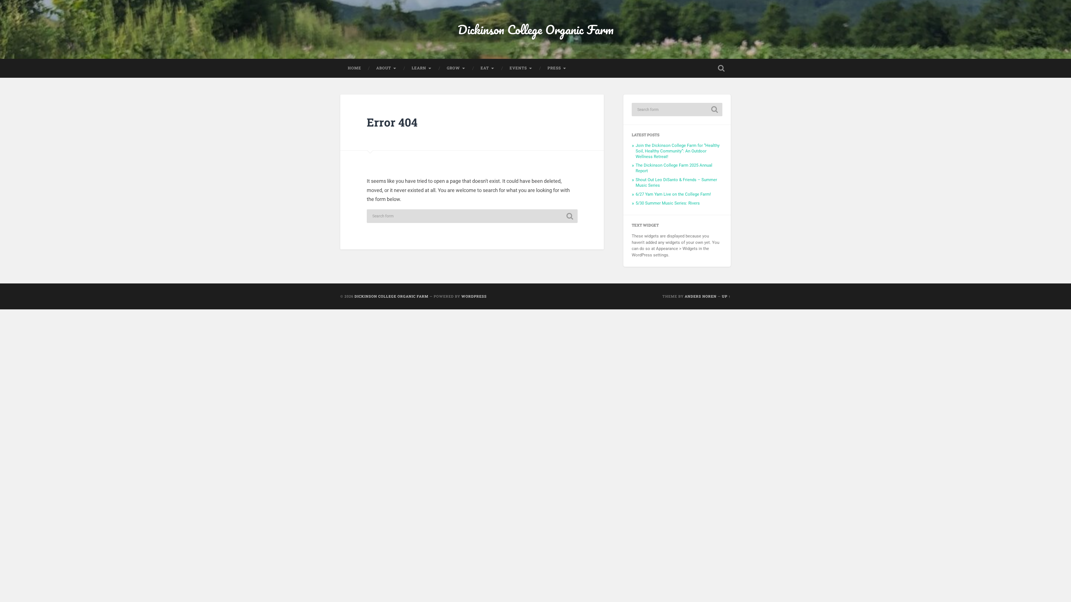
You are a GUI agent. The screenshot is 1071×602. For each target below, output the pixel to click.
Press (554, 68)
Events (518, 68)
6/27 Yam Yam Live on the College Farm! (673, 194)
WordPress (474, 296)
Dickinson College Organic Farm (536, 29)
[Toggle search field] (721, 68)
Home (354, 68)
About (383, 68)
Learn (419, 68)
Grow (453, 68)
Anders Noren (701, 296)
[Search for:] (472, 216)
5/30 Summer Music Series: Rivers (668, 203)
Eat (485, 68)
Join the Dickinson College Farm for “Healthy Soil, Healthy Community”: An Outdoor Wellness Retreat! (678, 151)
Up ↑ (726, 296)
